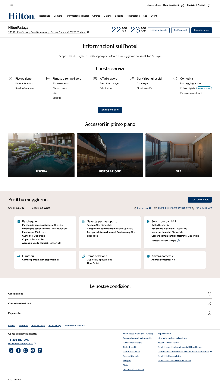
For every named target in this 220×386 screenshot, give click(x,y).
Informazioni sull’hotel (75, 325)
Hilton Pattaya (54, 325)
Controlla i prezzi (203, 30)
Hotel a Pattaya (38, 325)
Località (11, 325)
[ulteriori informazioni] (178, 240)
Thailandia (23, 325)
